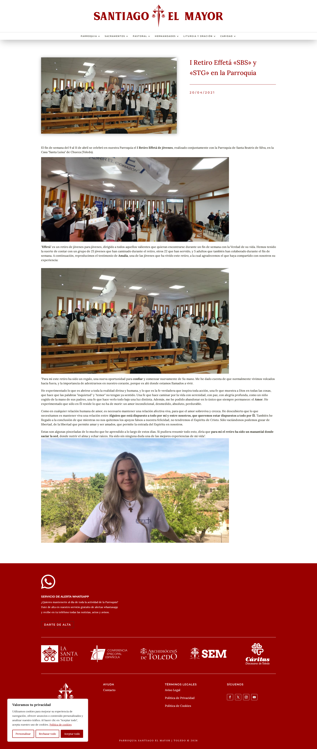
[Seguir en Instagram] (246, 697)
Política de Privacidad (180, 698)
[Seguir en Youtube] (254, 697)
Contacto (109, 690)
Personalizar (23, 733)
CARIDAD (226, 36)
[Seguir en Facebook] (230, 697)
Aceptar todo (72, 733)
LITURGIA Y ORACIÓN (198, 36)
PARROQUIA (89, 36)
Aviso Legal (172, 690)
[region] (47, 720)
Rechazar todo (47, 733)
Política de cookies (61, 724)
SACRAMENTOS (115, 36)
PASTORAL (140, 36)
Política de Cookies (178, 706)
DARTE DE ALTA (57, 624)
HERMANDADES (165, 36)
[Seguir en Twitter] (238, 697)
